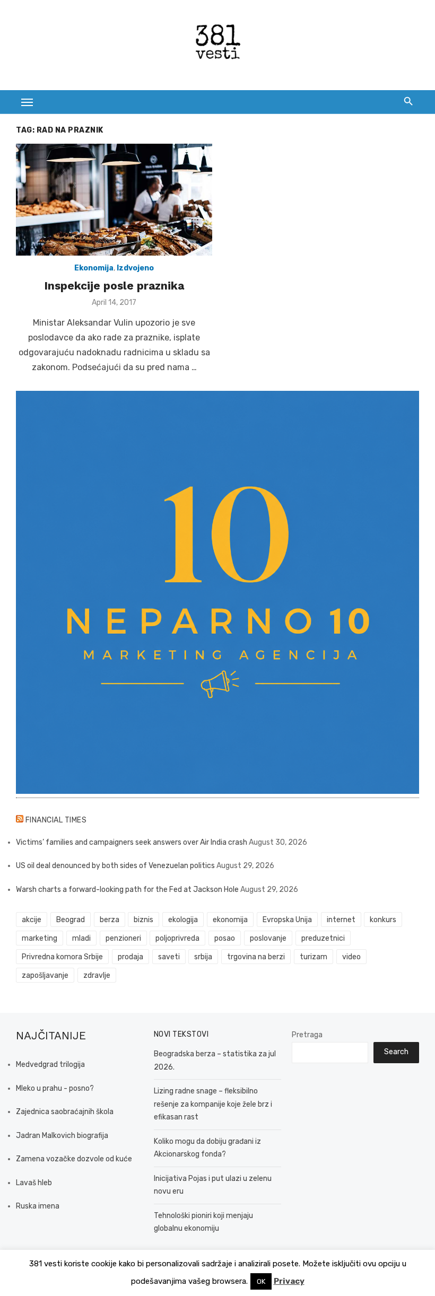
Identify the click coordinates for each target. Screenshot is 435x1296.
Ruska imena (37, 1206)
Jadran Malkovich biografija (62, 1135)
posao (224, 938)
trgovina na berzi (256, 956)
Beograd (70, 919)
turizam (313, 956)
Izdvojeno (135, 268)
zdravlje (96, 975)
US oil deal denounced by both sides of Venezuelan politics (115, 865)
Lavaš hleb (34, 1182)
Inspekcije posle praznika (114, 285)
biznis (143, 919)
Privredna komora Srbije (62, 956)
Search (396, 1051)
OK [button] (261, 1281)
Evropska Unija (287, 919)
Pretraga (307, 1034)
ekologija (183, 919)
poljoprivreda (177, 938)
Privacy (289, 1281)
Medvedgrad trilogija (50, 1064)
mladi (81, 938)
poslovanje (268, 938)
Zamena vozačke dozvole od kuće (74, 1158)
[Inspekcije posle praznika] (114, 200)
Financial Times (56, 820)
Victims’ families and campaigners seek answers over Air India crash (131, 842)
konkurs (383, 919)
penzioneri (123, 938)
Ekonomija (94, 268)
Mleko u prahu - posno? (55, 1088)
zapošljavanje (45, 975)
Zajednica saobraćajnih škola (65, 1111)
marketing (39, 938)
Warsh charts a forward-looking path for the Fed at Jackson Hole (127, 889)
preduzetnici (323, 938)
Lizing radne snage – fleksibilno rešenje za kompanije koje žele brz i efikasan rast (213, 1104)
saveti (169, 956)
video (351, 956)
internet (341, 919)
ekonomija (230, 919)
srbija (203, 956)
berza (109, 919)
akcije (31, 919)
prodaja (130, 956)
